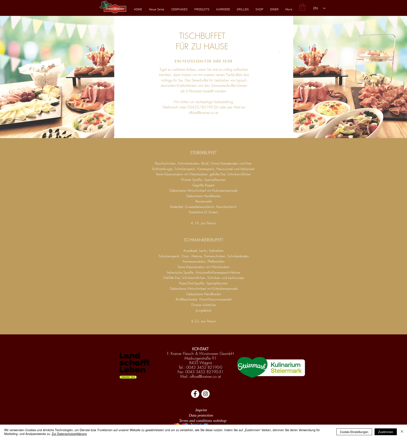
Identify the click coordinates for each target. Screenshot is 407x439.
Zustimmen (385, 432)
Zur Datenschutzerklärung (69, 434)
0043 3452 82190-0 (204, 367)
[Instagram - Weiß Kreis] (205, 394)
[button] (179, 9)
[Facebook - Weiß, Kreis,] (195, 394)
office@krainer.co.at (203, 112)
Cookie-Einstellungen (354, 432)
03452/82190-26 (202, 107)
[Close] (401, 432)
